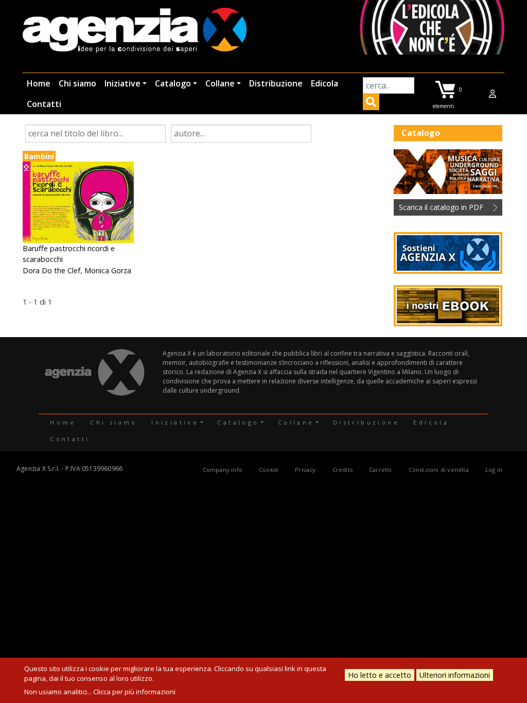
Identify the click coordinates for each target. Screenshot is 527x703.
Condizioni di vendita (439, 469)
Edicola (324, 83)
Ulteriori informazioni (454, 675)
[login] (492, 93)
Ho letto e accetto (379, 675)
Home (38, 83)
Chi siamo (77, 83)
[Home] (135, 31)
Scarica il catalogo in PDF (441, 207)
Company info (222, 469)
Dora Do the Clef (51, 270)
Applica (371, 103)
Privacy (305, 469)
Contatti (44, 104)
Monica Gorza (107, 270)
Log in (493, 469)
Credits (342, 469)
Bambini (39, 156)
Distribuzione (276, 83)
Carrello (380, 469)
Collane (220, 83)
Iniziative (122, 83)
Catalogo (173, 83)
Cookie (268, 469)
